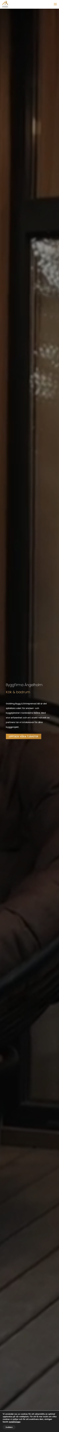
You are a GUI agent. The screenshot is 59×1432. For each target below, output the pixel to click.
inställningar (14, 1422)
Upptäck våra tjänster (23, 736)
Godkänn (9, 1427)
